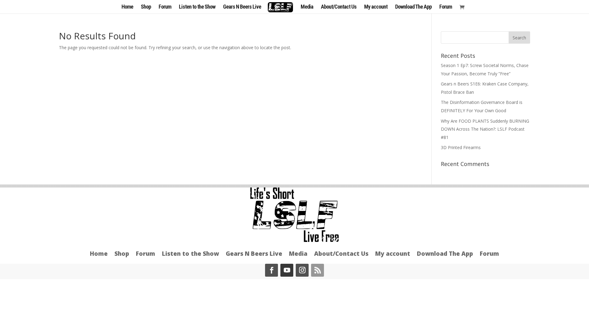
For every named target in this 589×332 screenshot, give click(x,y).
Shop (146, 7)
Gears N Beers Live (242, 7)
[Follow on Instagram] (302, 270)
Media (307, 7)
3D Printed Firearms (461, 147)
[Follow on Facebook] (271, 270)
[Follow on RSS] (317, 270)
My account (375, 7)
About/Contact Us (338, 7)
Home (127, 7)
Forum (165, 7)
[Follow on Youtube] (286, 270)
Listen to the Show (197, 7)
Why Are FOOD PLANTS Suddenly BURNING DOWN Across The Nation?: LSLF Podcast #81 (485, 129)
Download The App (413, 7)
